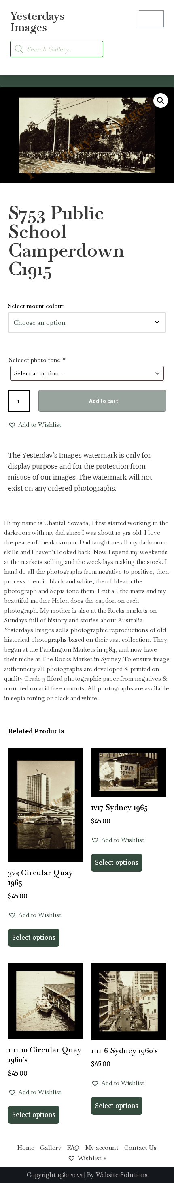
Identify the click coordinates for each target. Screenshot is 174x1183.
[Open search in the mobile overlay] (56, 49)
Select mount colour (36, 306)
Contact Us (140, 1147)
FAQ (73, 1147)
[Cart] (151, 18)
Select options (33, 937)
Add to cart (103, 400)
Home (25, 1147)
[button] (156, 44)
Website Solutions (122, 1175)
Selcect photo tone (37, 360)
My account (102, 1147)
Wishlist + (92, 1158)
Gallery (51, 1147)
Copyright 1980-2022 (55, 1175)
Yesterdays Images (37, 21)
